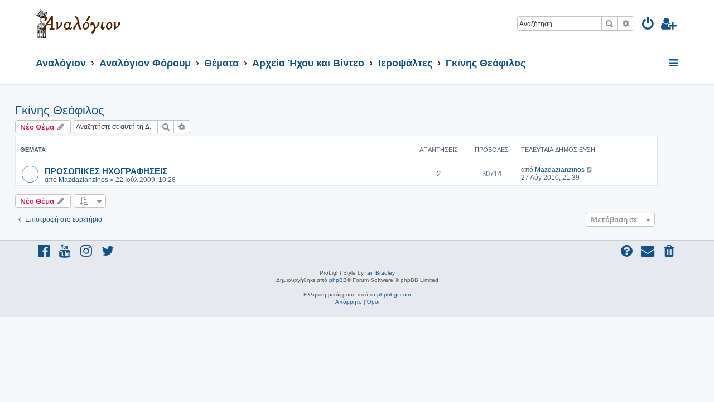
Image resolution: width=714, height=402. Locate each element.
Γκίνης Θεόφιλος (59, 110)
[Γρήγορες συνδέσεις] (674, 63)
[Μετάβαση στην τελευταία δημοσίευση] (590, 170)
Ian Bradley (380, 273)
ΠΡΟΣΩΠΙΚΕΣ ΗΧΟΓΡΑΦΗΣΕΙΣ (106, 171)
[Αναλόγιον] (78, 22)
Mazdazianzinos (83, 180)
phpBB (338, 280)
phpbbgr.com (394, 294)
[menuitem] (648, 25)
